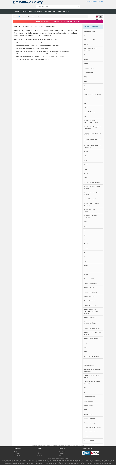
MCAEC (86, 160)
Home (17, 11)
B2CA (85, 55)
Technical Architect (89, 440)
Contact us (89, 1)
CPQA (85, 77)
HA (85, 103)
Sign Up (39, 453)
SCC (85, 388)
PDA (85, 261)
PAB (85, 252)
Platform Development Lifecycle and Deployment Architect (91, 311)
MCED (86, 173)
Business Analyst (88, 68)
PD (85, 257)
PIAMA (86, 274)
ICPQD (86, 107)
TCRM (86, 436)
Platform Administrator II (90, 283)
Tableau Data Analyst (90, 423)
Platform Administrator (90, 279)
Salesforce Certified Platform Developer (92, 382)
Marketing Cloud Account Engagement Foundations (91, 121)
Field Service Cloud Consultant (92, 94)
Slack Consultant (88, 401)
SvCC (85, 410)
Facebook (62, 453)
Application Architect (89, 31)
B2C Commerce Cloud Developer (90, 49)
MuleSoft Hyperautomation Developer (91, 204)
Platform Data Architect (90, 292)
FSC (85, 98)
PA (84, 239)
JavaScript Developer (90, 112)
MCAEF (86, 164)
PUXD (85, 347)
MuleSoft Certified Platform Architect (91, 193)
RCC (85, 352)
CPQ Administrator (89, 72)
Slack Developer (88, 405)
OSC (85, 230)
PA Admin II (87, 248)
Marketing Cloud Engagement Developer (92, 140)
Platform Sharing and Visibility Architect (92, 333)
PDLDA (86, 265)
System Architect (88, 414)
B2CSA (86, 63)
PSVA (85, 343)
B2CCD (86, 59)
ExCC (85, 90)
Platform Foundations (90, 317)
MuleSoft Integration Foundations (89, 210)
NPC (85, 222)
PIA (85, 270)
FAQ (54, 11)
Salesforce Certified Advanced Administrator (92, 370)
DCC (85, 81)
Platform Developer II (90, 305)
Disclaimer (17, 455)
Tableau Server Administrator (92, 431)
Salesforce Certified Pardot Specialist (91, 376)
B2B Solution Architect (90, 40)
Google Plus (62, 452)
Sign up (95, 1)
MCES (86, 178)
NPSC (85, 226)
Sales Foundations (89, 365)
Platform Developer (89, 296)
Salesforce (22, 17)
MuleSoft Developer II (90, 199)
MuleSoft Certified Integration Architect (92, 187)
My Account (40, 455)
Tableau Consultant (89, 418)
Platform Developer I (89, 301)
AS (85, 35)
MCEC (86, 169)
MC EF (86, 151)
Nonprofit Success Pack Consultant (90, 216)
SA (85, 360)
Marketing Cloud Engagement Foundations (92, 146)
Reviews (48, 11)
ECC (85, 85)
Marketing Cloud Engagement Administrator (92, 127)
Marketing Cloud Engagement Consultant (92, 133)
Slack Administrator (89, 396)
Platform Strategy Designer (91, 338)
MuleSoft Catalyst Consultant (92, 182)
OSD (85, 235)
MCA (85, 156)
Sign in (101, 1)
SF (84, 392)
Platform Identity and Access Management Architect (92, 322)
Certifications (27, 11)
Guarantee (38, 11)
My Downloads (63, 11)
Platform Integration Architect (92, 328)
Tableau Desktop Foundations (92, 427)
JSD (85, 116)
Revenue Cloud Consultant (91, 356)
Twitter (61, 455)
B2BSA (86, 44)
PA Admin (86, 243)
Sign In (39, 452)
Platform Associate (89, 287)
